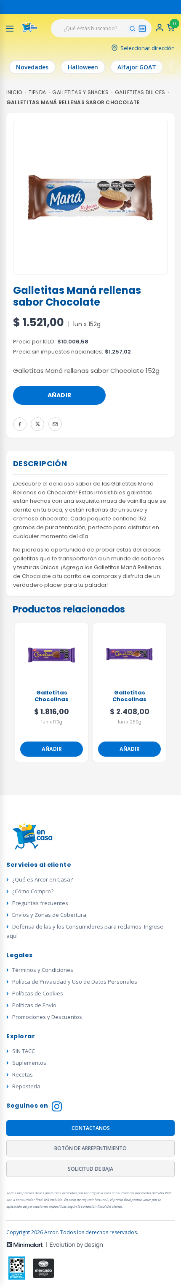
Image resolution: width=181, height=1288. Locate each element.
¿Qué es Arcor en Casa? (42, 879)
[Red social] (17, 1268)
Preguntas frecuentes (40, 903)
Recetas (22, 1074)
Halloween (83, 67)
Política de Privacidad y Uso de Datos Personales (74, 981)
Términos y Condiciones (42, 970)
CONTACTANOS (91, 1128)
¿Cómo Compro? (32, 891)
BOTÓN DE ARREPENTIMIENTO (90, 1148)
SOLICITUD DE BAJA (90, 1168)
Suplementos (29, 1062)
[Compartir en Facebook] (20, 424)
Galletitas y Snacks (80, 92)
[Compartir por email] (55, 424)
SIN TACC (23, 1051)
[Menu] (9, 28)
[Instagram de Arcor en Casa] (57, 1107)
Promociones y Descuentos (47, 1017)
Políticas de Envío (34, 1005)
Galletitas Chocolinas (52, 696)
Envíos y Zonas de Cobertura (49, 914)
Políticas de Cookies (37, 993)
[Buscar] (132, 29)
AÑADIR (60, 395)
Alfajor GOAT (136, 67)
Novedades (32, 67)
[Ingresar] (159, 30)
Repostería (26, 1086)
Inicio (14, 92)
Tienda (37, 92)
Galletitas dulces (140, 92)
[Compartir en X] (37, 424)
